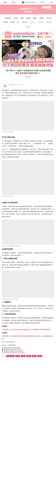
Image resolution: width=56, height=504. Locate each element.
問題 (46, 95)
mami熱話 (15, 18)
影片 (18, 22)
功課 (28, 356)
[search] (53, 7)
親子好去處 (49, 18)
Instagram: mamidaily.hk (16, 351)
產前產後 (28, 18)
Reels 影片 (24, 22)
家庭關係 (42, 18)
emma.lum (12, 84)
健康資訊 (35, 18)
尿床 (23, 90)
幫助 (39, 356)
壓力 (34, 356)
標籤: (4, 356)
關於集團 (5, 2)
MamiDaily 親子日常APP (15, 349)
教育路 (22, 18)
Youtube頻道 (21, 352)
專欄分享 (6, 22)
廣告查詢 (42, 2)
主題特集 (12, 22)
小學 (17, 356)
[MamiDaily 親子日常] (28, 10)
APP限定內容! (7, 18)
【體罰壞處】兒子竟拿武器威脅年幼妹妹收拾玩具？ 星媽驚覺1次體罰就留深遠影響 (26, 329)
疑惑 (12, 95)
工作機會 (51, 2)
